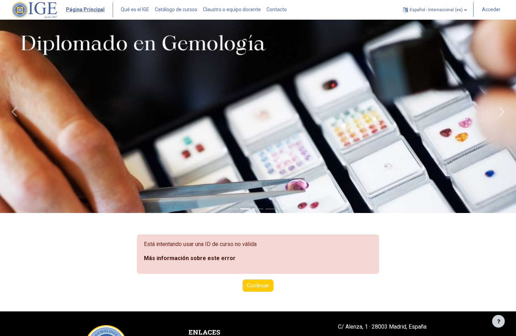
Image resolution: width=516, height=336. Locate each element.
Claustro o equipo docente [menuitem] (232, 9)
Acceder (491, 9)
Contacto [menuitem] (276, 9)
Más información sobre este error (190, 258)
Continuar (258, 285)
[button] (435, 9)
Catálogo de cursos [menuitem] (176, 9)
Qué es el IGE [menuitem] (135, 9)
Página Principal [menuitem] (85, 9)
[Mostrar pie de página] (498, 321)
